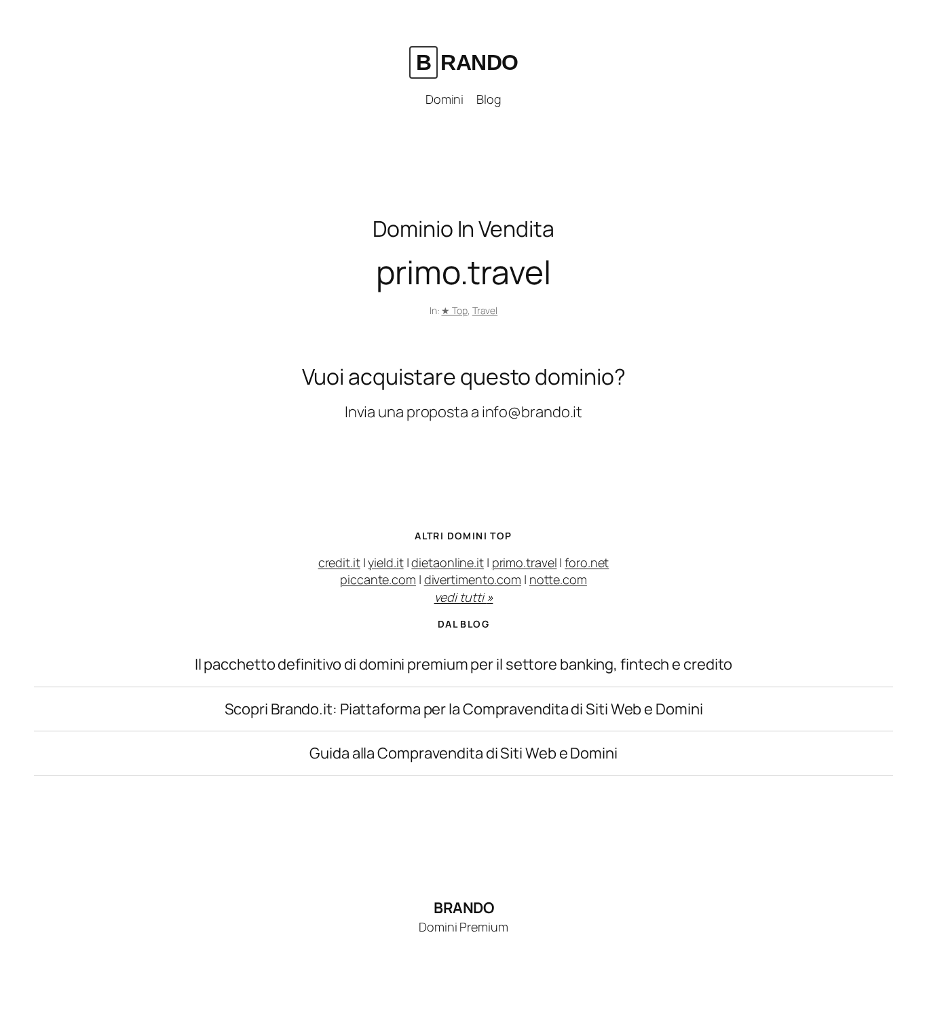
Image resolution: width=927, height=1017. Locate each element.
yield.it (385, 562)
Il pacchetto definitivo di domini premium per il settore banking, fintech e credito (464, 664)
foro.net (587, 562)
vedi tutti (463, 597)
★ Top (454, 310)
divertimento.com (472, 579)
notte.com (558, 579)
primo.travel (524, 562)
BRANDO (467, 62)
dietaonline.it (447, 562)
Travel (484, 310)
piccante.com (378, 579)
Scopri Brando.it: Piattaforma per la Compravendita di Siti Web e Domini (464, 709)
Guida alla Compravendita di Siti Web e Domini (463, 753)
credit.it (339, 562)
